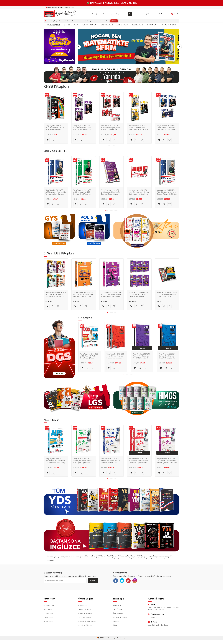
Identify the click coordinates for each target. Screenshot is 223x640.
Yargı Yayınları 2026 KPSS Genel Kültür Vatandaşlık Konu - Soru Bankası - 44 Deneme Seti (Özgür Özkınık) (83, 128)
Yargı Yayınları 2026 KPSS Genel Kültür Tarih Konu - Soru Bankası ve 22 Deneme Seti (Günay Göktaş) (139, 128)
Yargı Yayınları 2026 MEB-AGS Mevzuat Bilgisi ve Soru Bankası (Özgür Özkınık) (111, 192)
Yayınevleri (70, 21)
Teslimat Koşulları (85, 609)
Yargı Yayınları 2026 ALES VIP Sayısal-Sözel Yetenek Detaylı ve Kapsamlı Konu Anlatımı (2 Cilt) (138, 461)
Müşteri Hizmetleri (120, 617)
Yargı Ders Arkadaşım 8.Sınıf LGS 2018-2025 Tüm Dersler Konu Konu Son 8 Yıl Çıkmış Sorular (83, 294)
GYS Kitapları (48, 621)
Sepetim (116, 621)
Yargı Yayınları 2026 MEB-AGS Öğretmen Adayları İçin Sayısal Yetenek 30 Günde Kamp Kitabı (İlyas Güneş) (167, 192)
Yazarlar (81, 21)
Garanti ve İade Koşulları (87, 621)
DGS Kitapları (137, 25)
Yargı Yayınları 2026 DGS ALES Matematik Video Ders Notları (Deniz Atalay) (89, 356)
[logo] (59, 13)
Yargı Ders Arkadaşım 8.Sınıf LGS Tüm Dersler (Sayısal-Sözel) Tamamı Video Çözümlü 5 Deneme (167, 294)
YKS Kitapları (48, 613)
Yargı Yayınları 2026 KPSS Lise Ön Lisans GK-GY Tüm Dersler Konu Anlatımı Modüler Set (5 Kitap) (55, 128)
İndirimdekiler (118, 613)
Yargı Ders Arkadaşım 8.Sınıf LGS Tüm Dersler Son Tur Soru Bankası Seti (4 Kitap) (56, 294)
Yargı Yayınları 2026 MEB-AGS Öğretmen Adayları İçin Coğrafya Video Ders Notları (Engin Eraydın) (139, 192)
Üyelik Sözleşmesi (85, 613)
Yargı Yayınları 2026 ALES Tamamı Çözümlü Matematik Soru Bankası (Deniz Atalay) (56, 461)
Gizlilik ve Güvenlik (85, 625)
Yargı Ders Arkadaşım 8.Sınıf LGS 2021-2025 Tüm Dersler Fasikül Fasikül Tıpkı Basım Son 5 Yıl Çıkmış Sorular (111, 294)
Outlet (114, 21)
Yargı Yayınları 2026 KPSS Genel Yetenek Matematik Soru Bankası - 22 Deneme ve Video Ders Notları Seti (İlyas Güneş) (166, 128)
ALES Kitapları (122, 25)
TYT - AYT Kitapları (168, 25)
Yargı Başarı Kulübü (57, 21)
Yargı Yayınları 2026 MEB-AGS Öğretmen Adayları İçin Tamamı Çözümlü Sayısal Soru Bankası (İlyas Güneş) (56, 192)
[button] (78, 47)
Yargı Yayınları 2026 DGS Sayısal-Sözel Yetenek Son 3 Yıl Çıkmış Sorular (141, 356)
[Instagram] (134, 580)
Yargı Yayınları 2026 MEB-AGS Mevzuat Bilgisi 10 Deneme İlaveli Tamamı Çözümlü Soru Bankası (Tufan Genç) (82, 192)
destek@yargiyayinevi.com (158, 625)
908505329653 (60, 7)
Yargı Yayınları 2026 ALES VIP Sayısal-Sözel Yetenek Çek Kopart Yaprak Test (82, 461)
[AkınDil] (111, 535)
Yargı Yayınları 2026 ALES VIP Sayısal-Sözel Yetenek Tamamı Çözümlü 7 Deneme (167, 461)
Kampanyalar (91, 21)
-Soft (99, 638)
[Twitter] (122, 580)
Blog (115, 625)
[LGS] (77, 398)
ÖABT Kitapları (107, 25)
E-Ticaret (104, 638)
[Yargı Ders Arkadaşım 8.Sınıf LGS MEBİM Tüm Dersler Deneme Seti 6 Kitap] (139, 274)
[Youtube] (128, 580)
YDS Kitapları (151, 25)
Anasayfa (117, 605)
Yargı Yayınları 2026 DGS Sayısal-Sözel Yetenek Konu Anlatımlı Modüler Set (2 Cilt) (115, 356)
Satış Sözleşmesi (84, 617)
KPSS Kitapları (72, 25)
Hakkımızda (82, 605)
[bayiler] (59, 60)
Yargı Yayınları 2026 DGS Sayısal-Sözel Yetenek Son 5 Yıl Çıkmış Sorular (168, 356)
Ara (130, 14)
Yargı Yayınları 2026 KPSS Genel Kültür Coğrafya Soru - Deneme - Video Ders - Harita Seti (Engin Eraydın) (111, 128)
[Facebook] (115, 580)
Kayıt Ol (93, 580)
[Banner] (59, 42)
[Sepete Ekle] (48, 140)
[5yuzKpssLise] (146, 231)
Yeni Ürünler (104, 21)
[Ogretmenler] (146, 398)
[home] (46, 20)
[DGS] (59, 349)
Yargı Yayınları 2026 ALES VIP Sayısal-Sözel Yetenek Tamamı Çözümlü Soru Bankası (110, 461)
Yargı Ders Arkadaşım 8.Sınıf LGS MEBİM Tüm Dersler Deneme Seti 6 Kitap (139, 294)
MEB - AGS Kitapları (89, 25)
